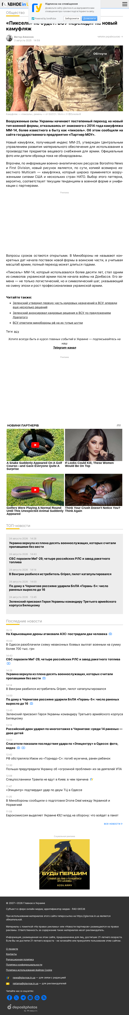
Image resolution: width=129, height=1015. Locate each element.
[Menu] (125, 4)
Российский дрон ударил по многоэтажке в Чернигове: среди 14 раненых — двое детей (64, 729)
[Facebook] (9, 997)
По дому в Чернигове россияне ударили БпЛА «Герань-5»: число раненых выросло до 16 (62, 699)
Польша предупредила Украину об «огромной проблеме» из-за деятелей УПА (64, 767)
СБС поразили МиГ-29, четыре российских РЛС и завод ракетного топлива (63, 657)
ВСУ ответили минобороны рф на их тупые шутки (48, 322)
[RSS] (44, 997)
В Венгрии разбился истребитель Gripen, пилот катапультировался (56, 687)
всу (16, 331)
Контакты (11, 954)
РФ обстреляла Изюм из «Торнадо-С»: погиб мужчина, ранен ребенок (58, 756)
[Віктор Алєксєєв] (9, 40)
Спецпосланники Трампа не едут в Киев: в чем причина (47, 777)
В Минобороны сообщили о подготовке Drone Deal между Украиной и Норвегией (58, 800)
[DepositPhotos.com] (22, 1008)
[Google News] (37, 997)
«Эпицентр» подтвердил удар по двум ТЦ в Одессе (44, 788)
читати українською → (110, 36)
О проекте (12, 948)
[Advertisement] (64, 222)
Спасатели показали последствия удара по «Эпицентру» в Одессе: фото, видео (62, 744)
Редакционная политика (20, 959)
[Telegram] (23, 997)
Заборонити (72, 18)
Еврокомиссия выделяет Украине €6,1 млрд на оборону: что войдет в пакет (62, 813)
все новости (112, 823)
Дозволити (89, 18)
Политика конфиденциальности (24, 964)
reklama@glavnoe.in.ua (25, 983)
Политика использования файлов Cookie (29, 970)
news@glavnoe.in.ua (24, 977)
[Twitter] (16, 997)
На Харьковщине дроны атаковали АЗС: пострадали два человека (57, 632)
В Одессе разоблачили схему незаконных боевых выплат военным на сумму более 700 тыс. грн (63, 645)
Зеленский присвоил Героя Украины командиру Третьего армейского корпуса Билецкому (64, 714)
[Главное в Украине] (17, 5)
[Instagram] (30, 997)
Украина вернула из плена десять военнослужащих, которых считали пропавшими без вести (59, 674)
